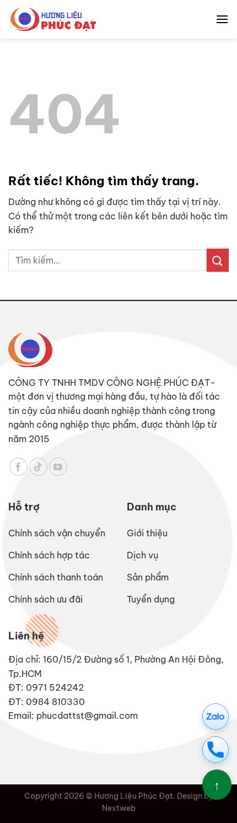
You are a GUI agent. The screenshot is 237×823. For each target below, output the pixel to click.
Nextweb (119, 808)
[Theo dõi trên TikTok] (38, 467)
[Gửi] (218, 260)
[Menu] (222, 19)
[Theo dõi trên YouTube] (58, 467)
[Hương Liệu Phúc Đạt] (53, 19)
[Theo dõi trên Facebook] (18, 467)
